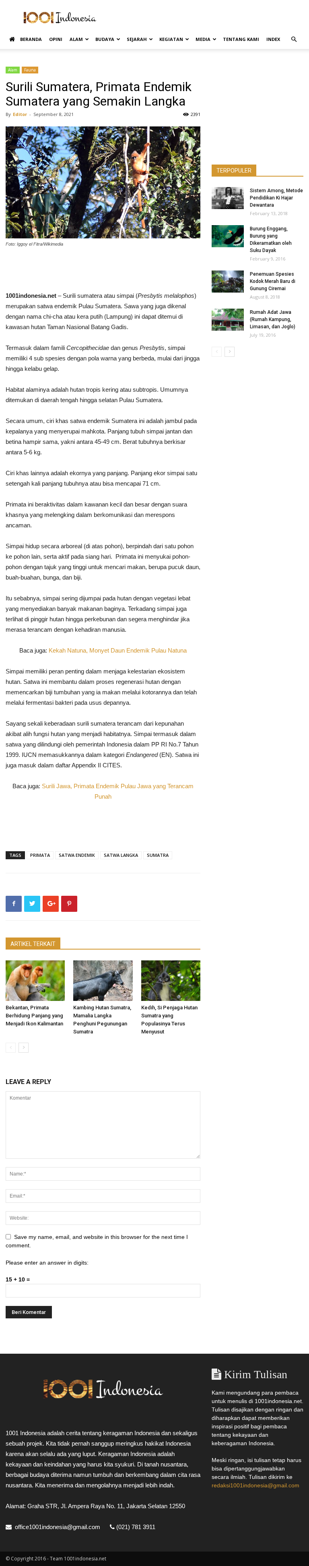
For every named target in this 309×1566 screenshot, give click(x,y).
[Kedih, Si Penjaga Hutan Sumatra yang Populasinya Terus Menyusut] (170, 980)
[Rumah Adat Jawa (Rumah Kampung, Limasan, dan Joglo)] (228, 320)
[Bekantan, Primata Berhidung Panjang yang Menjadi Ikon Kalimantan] (35, 980)
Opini (55, 39)
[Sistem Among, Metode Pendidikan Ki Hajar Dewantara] (228, 198)
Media (203, 39)
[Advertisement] (209, 18)
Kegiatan (171, 39)
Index (273, 39)
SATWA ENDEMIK (77, 855)
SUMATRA (158, 855)
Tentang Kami (241, 39)
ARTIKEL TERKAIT (33, 944)
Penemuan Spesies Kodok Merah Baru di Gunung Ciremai (272, 281)
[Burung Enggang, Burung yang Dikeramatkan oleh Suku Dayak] (228, 236)
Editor (20, 114)
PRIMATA (40, 855)
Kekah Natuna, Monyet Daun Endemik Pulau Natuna (118, 650)
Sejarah (137, 39)
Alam (76, 39)
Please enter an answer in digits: (47, 1262)
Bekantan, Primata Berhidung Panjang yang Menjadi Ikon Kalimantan (34, 1016)
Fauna (30, 70)
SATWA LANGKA (121, 855)
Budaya (104, 39)
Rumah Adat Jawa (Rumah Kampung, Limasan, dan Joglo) (272, 319)
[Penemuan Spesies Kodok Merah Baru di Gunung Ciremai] (228, 281)
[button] (293, 39)
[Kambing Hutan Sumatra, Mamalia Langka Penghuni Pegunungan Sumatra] (102, 980)
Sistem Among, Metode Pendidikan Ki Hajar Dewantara (276, 198)
